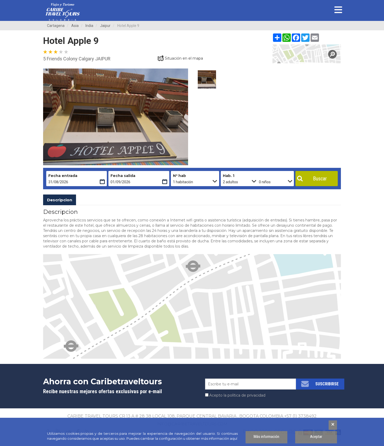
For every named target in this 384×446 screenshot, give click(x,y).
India (89, 26)
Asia (75, 26)
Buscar (320, 178)
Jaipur (105, 26)
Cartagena (56, 26)
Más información (266, 436)
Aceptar (316, 436)
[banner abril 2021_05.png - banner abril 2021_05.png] (62, 12)
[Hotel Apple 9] (306, 53)
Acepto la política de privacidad (237, 395)
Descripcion (59, 199)
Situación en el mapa (184, 58)
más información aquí (219, 438)
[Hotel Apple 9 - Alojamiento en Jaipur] (207, 79)
